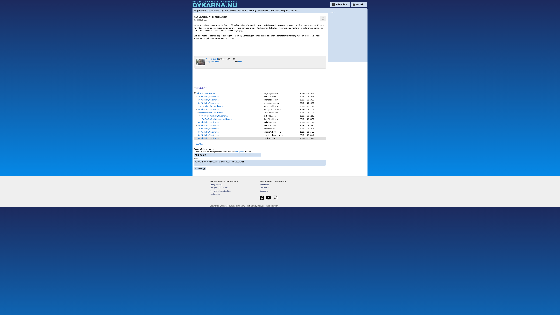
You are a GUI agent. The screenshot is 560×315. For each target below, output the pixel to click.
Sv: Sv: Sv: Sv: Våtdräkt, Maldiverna (217, 119)
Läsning (252, 10)
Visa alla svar (201, 87)
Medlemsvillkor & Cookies (220, 191)
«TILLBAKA (198, 143)
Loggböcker (200, 10)
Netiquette (239, 151)
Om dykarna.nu (216, 185)
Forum (233, 10)
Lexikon (242, 10)
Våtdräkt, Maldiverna (206, 93)
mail (240, 61)
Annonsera (264, 185)
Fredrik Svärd (212, 59)
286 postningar (212, 61)
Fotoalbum (263, 10)
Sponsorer (264, 191)
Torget (284, 10)
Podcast (275, 10)
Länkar (293, 10)
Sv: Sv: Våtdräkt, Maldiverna (211, 106)
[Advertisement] (260, 77)
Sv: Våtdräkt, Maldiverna (208, 96)
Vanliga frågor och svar (219, 188)
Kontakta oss (215, 194)
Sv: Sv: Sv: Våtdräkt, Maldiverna (214, 115)
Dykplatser (213, 10)
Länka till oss (265, 188)
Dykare (224, 10)
